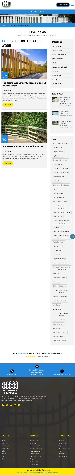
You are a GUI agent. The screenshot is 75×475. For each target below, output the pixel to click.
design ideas (57, 181)
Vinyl (59, 446)
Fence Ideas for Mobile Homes (64, 112)
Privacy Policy (22, 473)
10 (4, 140)
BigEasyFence (8, 91)
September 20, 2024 (65, 116)
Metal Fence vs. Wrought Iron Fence (61, 222)
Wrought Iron (62, 456)
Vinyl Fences (57, 309)
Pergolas (32, 459)
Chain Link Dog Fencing (60, 160)
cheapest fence (58, 164)
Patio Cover (55, 63)
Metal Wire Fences (59, 227)
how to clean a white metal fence (61, 207)
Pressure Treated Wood (59, 67)
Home (3, 441)
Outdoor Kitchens (35, 456)
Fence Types (5, 448)
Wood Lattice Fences (59, 332)
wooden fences (58, 324)
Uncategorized (56, 75)
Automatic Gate (57, 50)
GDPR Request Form (51, 473)
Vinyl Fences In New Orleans (62, 314)
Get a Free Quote (37, 11)
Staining (55, 282)
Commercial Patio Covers (61, 173)
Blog (2, 456)
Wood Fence (57, 328)
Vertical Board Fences (59, 301)
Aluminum (61, 441)
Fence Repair (34, 464)
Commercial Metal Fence (59, 55)
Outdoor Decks (34, 454)
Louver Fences (57, 217)
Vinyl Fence (55, 80)
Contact (3, 454)
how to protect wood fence (61, 212)
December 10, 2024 (65, 106)
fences (55, 189)
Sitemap (4, 459)
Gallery (3, 451)
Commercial (5, 446)
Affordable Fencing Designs (61, 143)
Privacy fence (57, 274)
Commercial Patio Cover (60, 168)
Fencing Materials (57, 59)
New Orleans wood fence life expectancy (61, 237)
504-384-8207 (63, 4)
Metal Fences (34, 443)
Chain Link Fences (35, 446)
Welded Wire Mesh (59, 320)
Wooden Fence (56, 84)
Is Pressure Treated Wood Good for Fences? (23, 146)
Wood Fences (34, 441)
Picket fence (57, 250)
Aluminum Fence (57, 46)
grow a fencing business (60, 202)
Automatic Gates (35, 451)
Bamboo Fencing (58, 152)
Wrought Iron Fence (36, 448)
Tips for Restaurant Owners (62, 291)
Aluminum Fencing (59, 148)
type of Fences (56, 71)
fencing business (58, 193)
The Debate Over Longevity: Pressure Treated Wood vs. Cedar (24, 84)
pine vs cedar (57, 255)
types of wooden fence (60, 297)
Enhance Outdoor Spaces (61, 185)
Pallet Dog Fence (58, 242)
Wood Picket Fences (59, 337)
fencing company (58, 198)
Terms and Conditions (35, 473)
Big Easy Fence (57, 156)
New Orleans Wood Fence (61, 231)
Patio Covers (57, 246)
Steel (60, 451)
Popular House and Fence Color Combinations (65, 123)
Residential (4, 443)
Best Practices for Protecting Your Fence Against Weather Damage (65, 101)
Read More (8, 105)
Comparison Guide (58, 177)
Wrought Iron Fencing (59, 341)
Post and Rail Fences (59, 259)
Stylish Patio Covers (59, 286)
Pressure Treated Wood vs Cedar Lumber (61, 268)
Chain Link (61, 454)
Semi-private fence (59, 278)
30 (5, 76)
